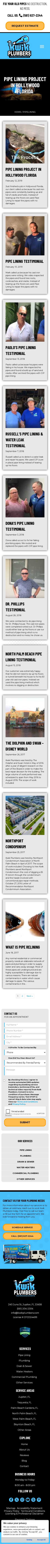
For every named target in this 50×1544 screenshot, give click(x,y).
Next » (30, 996)
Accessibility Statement (29, 1508)
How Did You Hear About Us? (21, 1058)
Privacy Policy (18, 1104)
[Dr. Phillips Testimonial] (25, 578)
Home (17, 112)
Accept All (41, 1540)
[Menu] (42, 46)
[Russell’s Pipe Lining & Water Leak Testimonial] (25, 408)
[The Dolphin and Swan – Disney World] (25, 717)
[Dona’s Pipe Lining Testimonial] (25, 497)
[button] (25, 26)
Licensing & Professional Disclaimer (24, 1513)
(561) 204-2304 (25, 1308)
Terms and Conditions (27, 1102)
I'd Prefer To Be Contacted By (22, 1048)
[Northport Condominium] (25, 815)
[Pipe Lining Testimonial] (25, 235)
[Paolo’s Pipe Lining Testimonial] (25, 322)
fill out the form (12, 1214)
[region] (25, 1531)
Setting (29, 1540)
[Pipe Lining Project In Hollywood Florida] (25, 143)
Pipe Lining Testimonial (25, 261)
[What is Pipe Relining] (25, 921)
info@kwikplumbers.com (25, 1313)
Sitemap (10, 1508)
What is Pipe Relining (23, 946)
